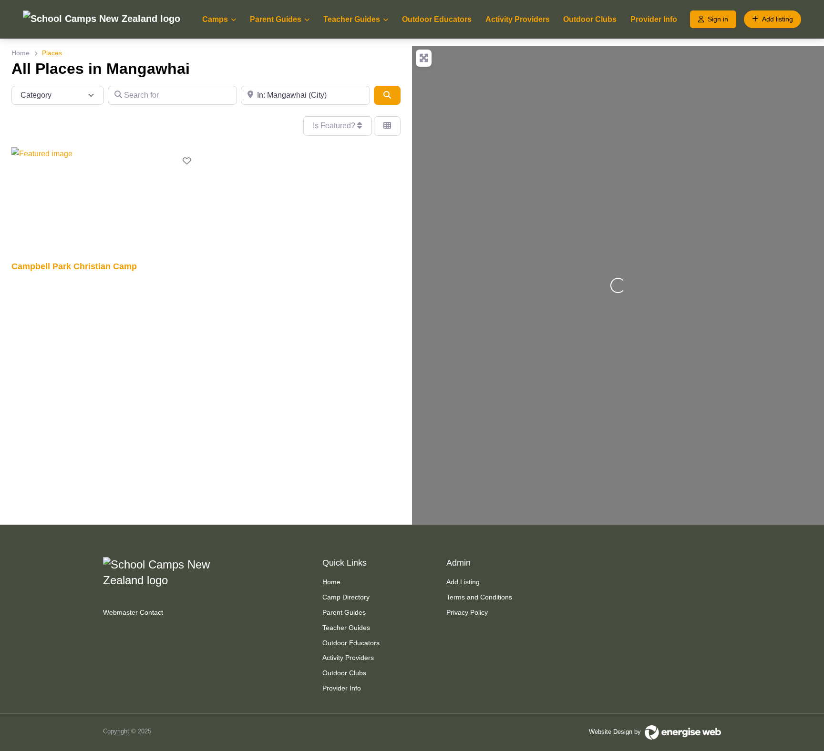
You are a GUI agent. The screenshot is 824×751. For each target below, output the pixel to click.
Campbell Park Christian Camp (74, 266)
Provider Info (653, 19)
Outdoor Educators (437, 19)
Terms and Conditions (479, 597)
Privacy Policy (467, 612)
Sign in (718, 19)
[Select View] (387, 125)
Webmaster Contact (133, 612)
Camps (215, 19)
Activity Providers (517, 19)
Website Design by (617, 731)
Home (20, 53)
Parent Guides (275, 19)
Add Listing (463, 582)
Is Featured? (335, 126)
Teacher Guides (351, 19)
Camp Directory (346, 597)
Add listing (777, 19)
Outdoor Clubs (590, 19)
